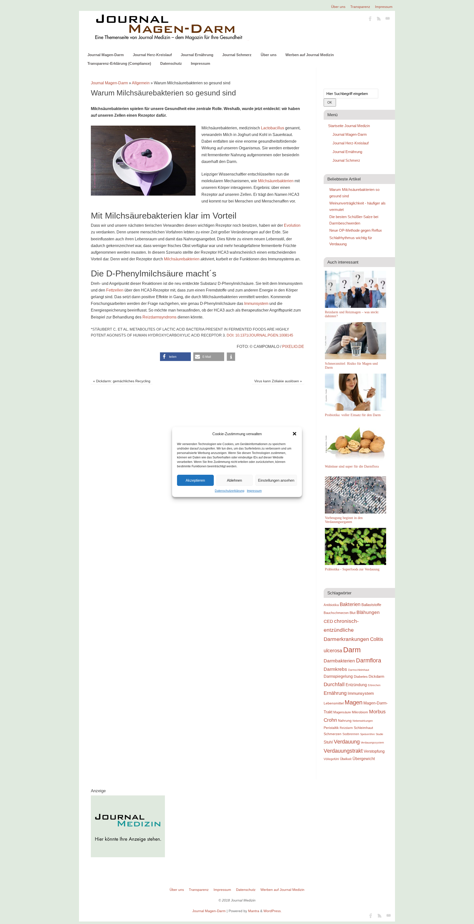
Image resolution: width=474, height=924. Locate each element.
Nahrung (345, 720)
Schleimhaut (363, 728)
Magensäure (342, 712)
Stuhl (328, 742)
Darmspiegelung (338, 676)
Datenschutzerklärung (229, 491)
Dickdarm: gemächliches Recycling (121, 381)
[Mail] (387, 19)
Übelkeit (346, 759)
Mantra (253, 911)
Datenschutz (171, 63)
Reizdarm (346, 728)
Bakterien (350, 604)
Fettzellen (114, 290)
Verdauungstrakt (343, 751)
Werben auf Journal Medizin (309, 55)
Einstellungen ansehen (276, 480)
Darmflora (368, 660)
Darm (352, 650)
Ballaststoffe (371, 605)
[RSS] (379, 19)
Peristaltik (331, 728)
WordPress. (272, 911)
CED (328, 621)
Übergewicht (364, 759)
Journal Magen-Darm (105, 55)
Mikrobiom (360, 712)
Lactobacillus (273, 128)
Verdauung (347, 742)
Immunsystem (256, 303)
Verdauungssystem (372, 742)
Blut (353, 613)
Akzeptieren (195, 480)
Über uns (338, 7)
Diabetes (361, 676)
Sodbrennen (350, 734)
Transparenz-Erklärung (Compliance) (119, 63)
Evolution (292, 225)
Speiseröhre (367, 734)
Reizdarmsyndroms (159, 317)
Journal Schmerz (237, 55)
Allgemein (141, 83)
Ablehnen (234, 480)
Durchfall (334, 684)
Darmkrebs (335, 669)
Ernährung (335, 693)
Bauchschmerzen (336, 613)
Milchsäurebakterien (276, 181)
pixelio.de (293, 346)
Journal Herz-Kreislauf (152, 55)
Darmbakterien (339, 660)
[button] (294, 433)
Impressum (254, 491)
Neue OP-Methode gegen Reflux (355, 230)
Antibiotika (331, 605)
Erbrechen (374, 685)
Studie (379, 734)
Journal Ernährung (197, 55)
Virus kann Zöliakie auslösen (278, 381)
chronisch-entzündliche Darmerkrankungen (346, 630)
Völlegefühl (331, 759)
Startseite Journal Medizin (349, 126)
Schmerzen (332, 734)
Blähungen (368, 612)
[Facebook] (370, 19)
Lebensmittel (334, 703)
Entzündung (356, 685)
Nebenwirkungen (363, 720)
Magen (353, 702)
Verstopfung (374, 751)
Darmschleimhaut (358, 669)
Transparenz (360, 7)
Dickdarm (376, 676)
